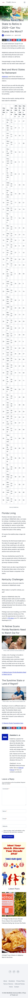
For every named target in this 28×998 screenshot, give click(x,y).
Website (5, 826)
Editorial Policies (20, 984)
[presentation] (14, 904)
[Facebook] (10, 971)
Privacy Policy (20, 981)
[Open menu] (24, 2)
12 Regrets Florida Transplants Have (12, 723)
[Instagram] (18, 971)
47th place (11, 618)
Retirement (5, 17)
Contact (16, 987)
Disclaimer (12, 981)
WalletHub (5, 76)
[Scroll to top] (24, 990)
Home (11, 987)
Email (5, 818)
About (5, 981)
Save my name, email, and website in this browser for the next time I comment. (14, 831)
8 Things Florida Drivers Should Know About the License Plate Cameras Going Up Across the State (14, 921)
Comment (6, 789)
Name (5, 811)
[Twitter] (14, 971)
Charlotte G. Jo (9, 35)
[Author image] (3, 35)
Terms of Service (8, 984)
